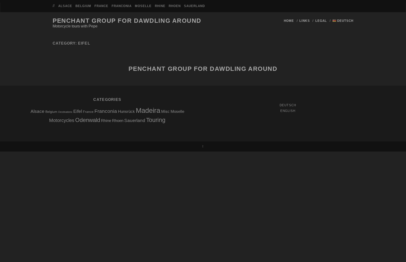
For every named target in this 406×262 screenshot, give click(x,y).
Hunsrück (126, 111)
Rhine (160, 6)
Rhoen (175, 6)
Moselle (143, 6)
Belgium (83, 6)
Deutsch (288, 105)
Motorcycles (61, 120)
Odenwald (87, 120)
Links (304, 21)
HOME (289, 21)
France (101, 6)
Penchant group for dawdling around (127, 20)
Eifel (77, 111)
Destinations (65, 111)
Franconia (122, 6)
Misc (165, 111)
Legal (321, 21)
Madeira (148, 110)
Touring (155, 120)
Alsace (65, 6)
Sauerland (194, 6)
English (287, 111)
